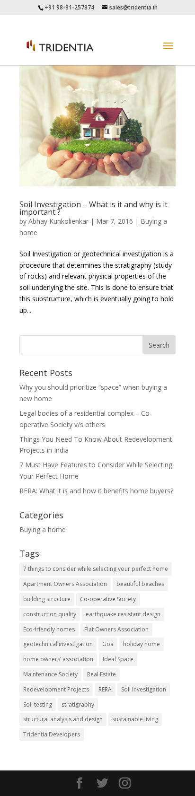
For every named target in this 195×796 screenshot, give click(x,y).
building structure (47, 599)
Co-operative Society (108, 599)
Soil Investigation (143, 689)
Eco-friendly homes (49, 629)
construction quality (49, 614)
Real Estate (101, 674)
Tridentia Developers (51, 734)
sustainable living (135, 719)
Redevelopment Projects (56, 689)
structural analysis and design (63, 719)
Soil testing (37, 704)
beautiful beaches (140, 584)
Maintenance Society (50, 674)
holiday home (141, 644)
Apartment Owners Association (65, 584)
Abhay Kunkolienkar (58, 221)
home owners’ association (58, 659)
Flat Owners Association (116, 629)
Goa (108, 644)
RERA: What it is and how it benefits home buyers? (96, 490)
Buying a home (42, 529)
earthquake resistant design (123, 614)
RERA (105, 689)
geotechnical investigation (58, 644)
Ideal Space (118, 659)
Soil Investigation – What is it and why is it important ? (93, 208)
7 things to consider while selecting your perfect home (95, 569)
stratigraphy (78, 704)
